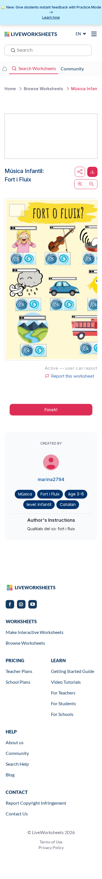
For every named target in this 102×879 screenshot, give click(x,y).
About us (15, 742)
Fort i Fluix (50, 494)
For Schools (62, 714)
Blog (10, 774)
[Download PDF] (92, 172)
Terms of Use (51, 841)
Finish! (51, 409)
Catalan (68, 504)
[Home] (31, 33)
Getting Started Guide (72, 671)
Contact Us (17, 813)
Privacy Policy (51, 847)
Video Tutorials (66, 682)
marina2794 (51, 479)
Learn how (51, 17)
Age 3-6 (76, 494)
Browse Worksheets (25, 643)
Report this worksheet (72, 376)
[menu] (94, 34)
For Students (63, 703)
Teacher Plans (19, 671)
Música (25, 494)
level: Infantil (39, 504)
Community (17, 753)
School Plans (18, 682)
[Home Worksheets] (4, 68)
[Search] (11, 49)
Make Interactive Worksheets (34, 632)
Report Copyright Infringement (36, 803)
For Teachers (63, 692)
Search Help (17, 764)
